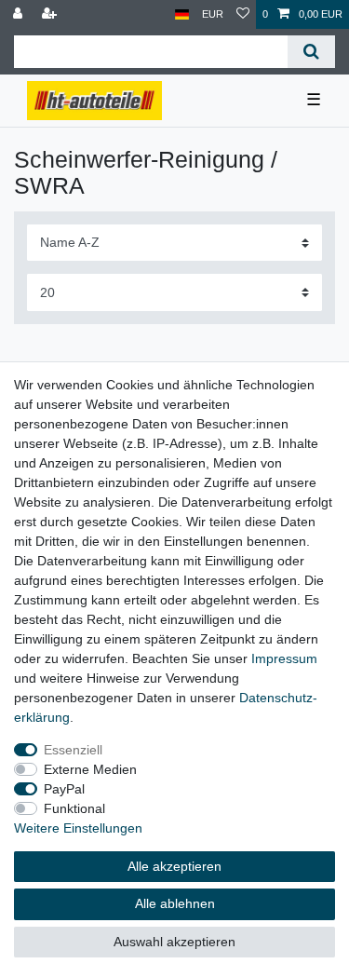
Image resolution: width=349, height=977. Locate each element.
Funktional (74, 808)
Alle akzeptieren (174, 866)
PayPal (64, 788)
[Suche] (311, 51)
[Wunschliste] (243, 14)
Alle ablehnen (175, 903)
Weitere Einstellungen (78, 828)
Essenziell (73, 749)
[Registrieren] (51, 14)
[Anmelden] (20, 14)
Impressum (284, 658)
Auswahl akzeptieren (174, 941)
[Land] (181, 14)
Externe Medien (90, 769)
